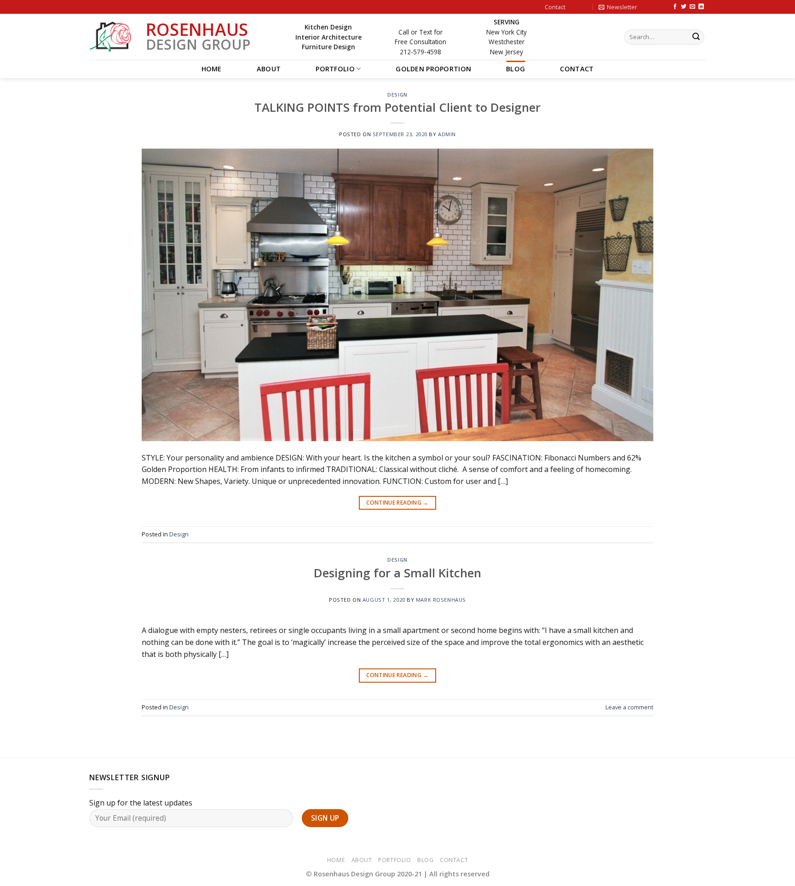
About (269, 68)
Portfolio (335, 68)
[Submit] (696, 37)
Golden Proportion (433, 68)
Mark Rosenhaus (441, 599)
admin (447, 134)
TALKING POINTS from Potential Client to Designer (397, 107)
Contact (555, 7)
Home (212, 68)
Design (397, 94)
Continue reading (397, 502)
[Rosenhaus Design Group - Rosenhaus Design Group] (110, 37)
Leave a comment (629, 707)
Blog (515, 68)
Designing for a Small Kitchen (397, 573)
